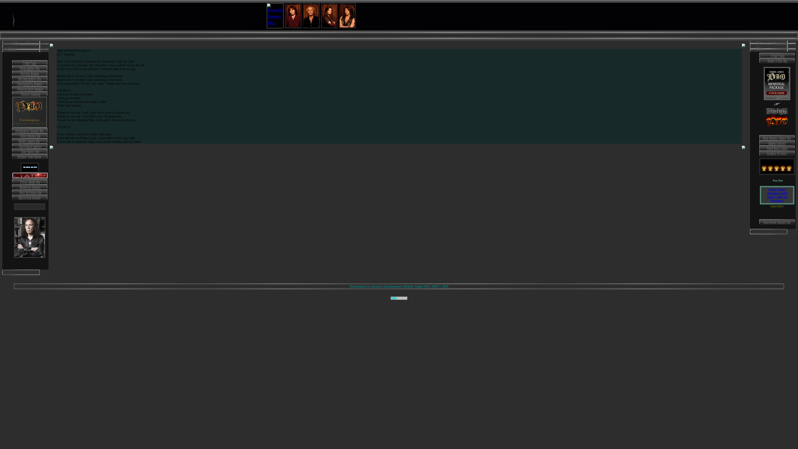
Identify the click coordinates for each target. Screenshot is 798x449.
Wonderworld (777, 193)
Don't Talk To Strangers (777, 198)
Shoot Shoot (777, 189)
